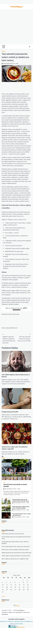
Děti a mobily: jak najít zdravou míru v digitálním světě (15, 559)
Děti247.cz (11, 621)
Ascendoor (19, 612)
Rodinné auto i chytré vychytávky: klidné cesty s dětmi (15, 549)
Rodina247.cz (4, 621)
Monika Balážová (7, 63)
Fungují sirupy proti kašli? (10, 412)
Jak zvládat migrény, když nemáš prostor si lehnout (16, 375)
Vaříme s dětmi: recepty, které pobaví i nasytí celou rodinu (16, 556)
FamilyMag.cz (16, 6)
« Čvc (3, 596)
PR (4, 482)
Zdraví (3, 51)
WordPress (5, 614)
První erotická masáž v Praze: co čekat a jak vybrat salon (21, 514)
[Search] (29, 46)
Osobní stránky (19, 624)
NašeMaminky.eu (19, 621)
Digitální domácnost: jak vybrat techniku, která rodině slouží (16, 552)
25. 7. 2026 (26, 517)
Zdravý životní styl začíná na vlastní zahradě (15, 485)
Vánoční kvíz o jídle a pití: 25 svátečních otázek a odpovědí (15, 448)
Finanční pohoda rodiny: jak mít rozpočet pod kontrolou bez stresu (20, 500)
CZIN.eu (12, 624)
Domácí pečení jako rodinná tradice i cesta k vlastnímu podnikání (21, 507)
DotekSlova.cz (28, 621)
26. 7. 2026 (17, 489)
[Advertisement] (16, 26)
